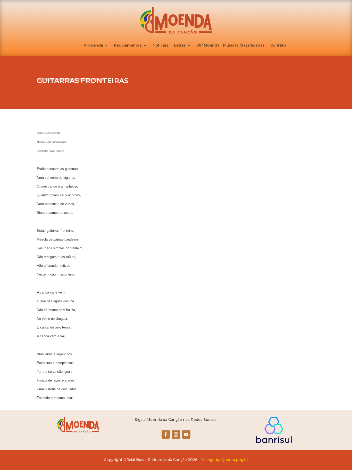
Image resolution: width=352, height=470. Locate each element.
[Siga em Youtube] (186, 434)
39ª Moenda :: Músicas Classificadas (231, 45)
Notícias (160, 45)
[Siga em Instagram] (176, 434)
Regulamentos (128, 45)
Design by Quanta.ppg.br (224, 459)
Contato (278, 45)
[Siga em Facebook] (166, 434)
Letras (180, 45)
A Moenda (93, 45)
